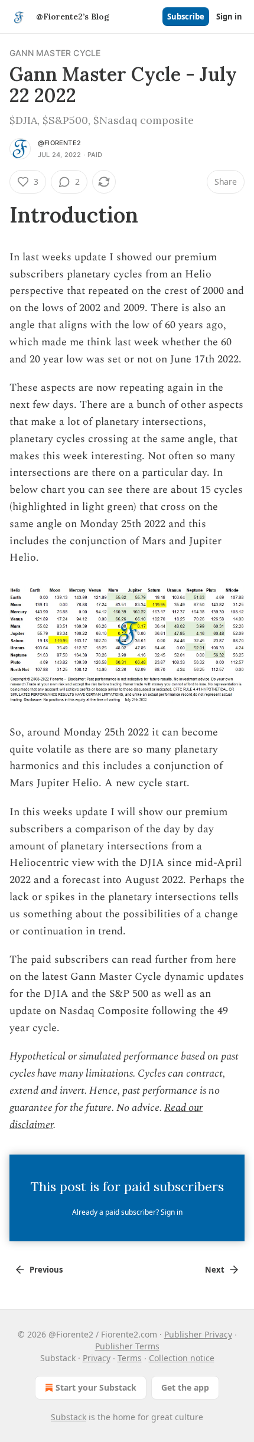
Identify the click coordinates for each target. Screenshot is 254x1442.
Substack (68, 1417)
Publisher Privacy (198, 1334)
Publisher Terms (127, 1346)
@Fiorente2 (59, 143)
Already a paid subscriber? (127, 1212)
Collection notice (181, 1357)
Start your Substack (96, 1387)
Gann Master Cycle (54, 53)
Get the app (185, 1387)
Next (214, 1269)
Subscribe (185, 16)
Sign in (229, 16)
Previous (46, 1269)
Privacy (96, 1357)
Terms (130, 1357)
